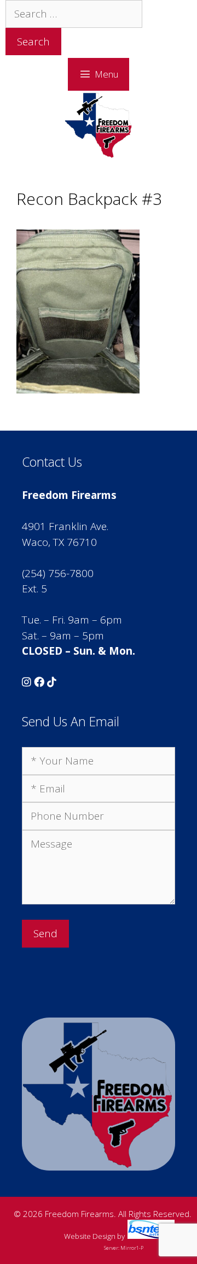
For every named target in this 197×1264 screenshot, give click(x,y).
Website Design (89, 1236)
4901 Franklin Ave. (65, 526)
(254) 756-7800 (58, 573)
